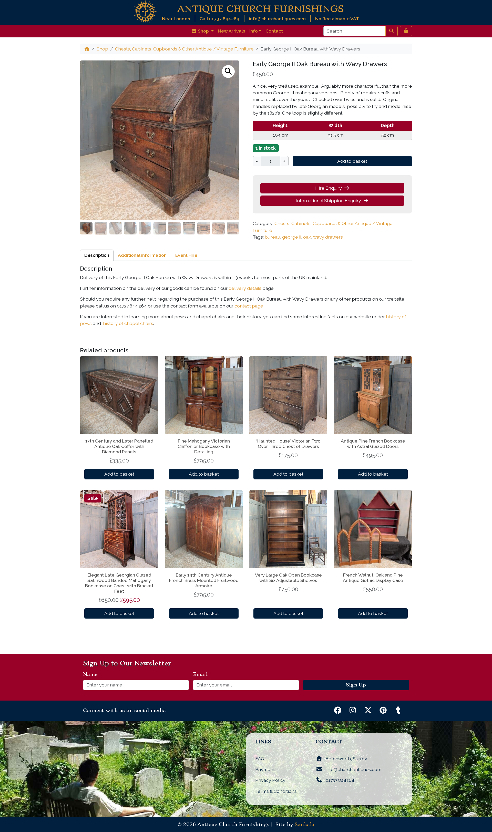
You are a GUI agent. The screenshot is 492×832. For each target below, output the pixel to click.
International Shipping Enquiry (328, 200)
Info (253, 31)
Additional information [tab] (142, 255)
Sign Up (356, 685)
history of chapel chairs (128, 323)
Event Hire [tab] (186, 255)
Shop (102, 49)
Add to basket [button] (119, 474)
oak (307, 237)
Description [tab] (96, 255)
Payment (265, 769)
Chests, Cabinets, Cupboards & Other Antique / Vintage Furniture (184, 49)
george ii (291, 237)
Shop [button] (203, 31)
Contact (274, 31)
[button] (228, 71)
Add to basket (352, 161)
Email (202, 674)
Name (92, 674)
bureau (272, 237)
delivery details (245, 288)
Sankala (304, 824)
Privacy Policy (270, 780)
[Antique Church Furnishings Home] (145, 11)
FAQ (259, 758)
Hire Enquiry (328, 188)
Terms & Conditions (276, 791)
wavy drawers (328, 237)
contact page (248, 306)
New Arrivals (231, 31)
